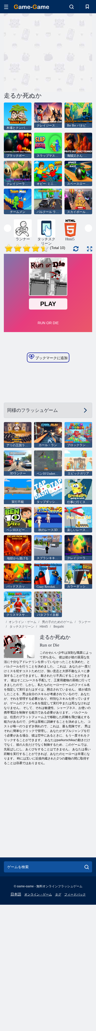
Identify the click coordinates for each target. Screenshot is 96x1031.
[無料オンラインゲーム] (31, 7)
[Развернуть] (89, 248)
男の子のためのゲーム (57, 622)
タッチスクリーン (21, 626)
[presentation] (7, 228)
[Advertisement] (47, 52)
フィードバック (75, 894)
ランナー (84, 622)
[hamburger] (6, 6)
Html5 (43, 626)
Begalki (58, 626)
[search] (86, 867)
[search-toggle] (71, 7)
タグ (58, 894)
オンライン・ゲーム (22, 622)
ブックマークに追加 (51, 358)
